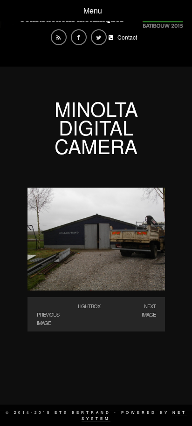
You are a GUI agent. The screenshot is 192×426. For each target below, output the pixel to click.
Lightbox (89, 306)
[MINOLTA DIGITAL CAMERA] (96, 287)
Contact (127, 37)
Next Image (149, 310)
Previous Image (48, 318)
